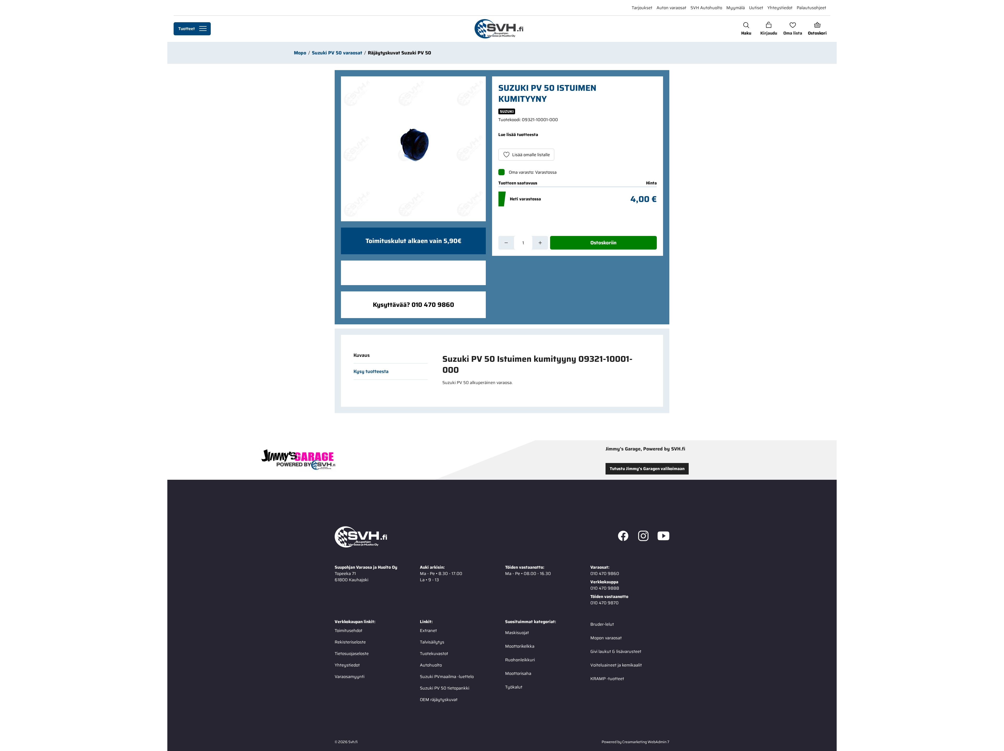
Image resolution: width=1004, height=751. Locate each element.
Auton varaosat (671, 7)
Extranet (428, 630)
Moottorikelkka (519, 646)
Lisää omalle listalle (531, 154)
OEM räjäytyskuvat (439, 699)
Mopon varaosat (606, 638)
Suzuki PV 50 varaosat (337, 53)
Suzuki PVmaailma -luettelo (447, 676)
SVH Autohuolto (706, 7)
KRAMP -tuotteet (607, 678)
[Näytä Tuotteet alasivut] (203, 28)
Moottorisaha (518, 673)
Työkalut (513, 687)
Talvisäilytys (432, 642)
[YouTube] (663, 537)
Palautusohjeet (811, 7)
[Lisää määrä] (540, 243)
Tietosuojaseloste (352, 653)
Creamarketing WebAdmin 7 (645, 742)
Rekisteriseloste (350, 642)
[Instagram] (643, 537)
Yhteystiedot (779, 7)
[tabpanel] (543, 370)
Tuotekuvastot (434, 653)
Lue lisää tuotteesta (518, 134)
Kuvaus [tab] (361, 355)
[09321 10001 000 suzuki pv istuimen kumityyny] (413, 148)
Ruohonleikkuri (520, 660)
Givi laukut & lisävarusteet (615, 651)
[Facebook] (623, 537)
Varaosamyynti (349, 676)
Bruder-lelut (602, 624)
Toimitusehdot (348, 630)
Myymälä (735, 7)
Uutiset (756, 7)
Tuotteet (186, 28)
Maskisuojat (517, 632)
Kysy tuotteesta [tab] (371, 371)
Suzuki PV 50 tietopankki (444, 688)
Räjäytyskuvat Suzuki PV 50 (399, 53)
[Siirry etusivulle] (499, 29)
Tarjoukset (642, 7)
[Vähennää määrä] (506, 243)
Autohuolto (431, 665)
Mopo (300, 53)
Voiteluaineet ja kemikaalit (616, 665)
